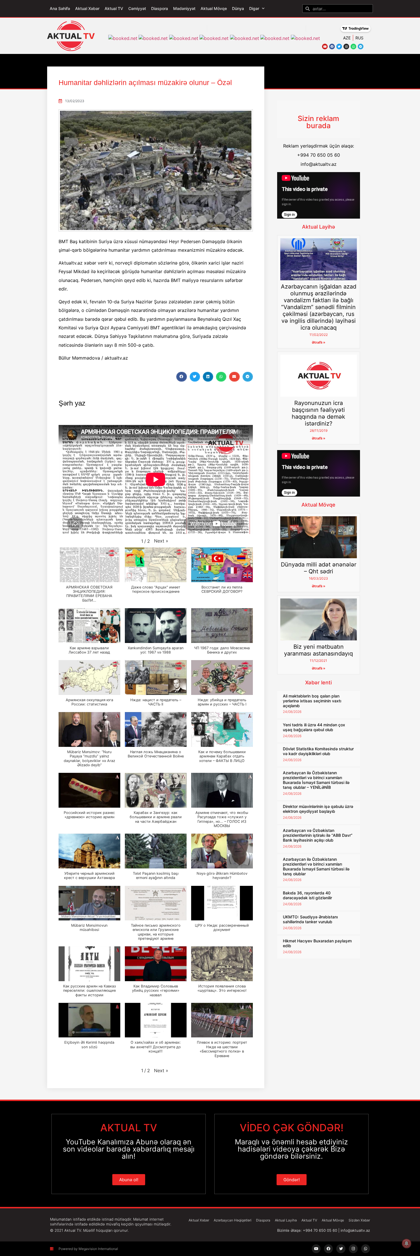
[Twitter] (339, 46)
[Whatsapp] (353, 46)
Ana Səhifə (60, 8)
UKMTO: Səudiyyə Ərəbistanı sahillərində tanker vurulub (310, 919)
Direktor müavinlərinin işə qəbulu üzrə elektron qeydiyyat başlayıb (318, 809)
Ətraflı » (318, 342)
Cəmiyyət (137, 8)
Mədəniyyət (184, 8)
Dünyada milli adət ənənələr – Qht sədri (318, 568)
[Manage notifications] (406, 1243)
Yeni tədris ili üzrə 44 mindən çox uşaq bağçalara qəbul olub (314, 727)
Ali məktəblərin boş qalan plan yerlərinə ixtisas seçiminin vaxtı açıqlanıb (312, 700)
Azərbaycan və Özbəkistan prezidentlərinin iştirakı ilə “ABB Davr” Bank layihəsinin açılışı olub (318, 835)
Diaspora (159, 8)
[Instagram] (346, 46)
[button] (181, 377)
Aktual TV (114, 8)
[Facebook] (332, 46)
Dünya (238, 8)
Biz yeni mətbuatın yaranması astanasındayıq (318, 650)
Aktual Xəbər (87, 8)
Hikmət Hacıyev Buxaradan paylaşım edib (317, 943)
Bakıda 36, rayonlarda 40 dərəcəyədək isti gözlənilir (307, 895)
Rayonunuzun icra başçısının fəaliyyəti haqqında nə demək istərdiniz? (318, 413)
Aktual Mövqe (214, 8)
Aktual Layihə (318, 227)
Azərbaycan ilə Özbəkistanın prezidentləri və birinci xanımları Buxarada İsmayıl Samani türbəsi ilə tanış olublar (316, 866)
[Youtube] (325, 46)
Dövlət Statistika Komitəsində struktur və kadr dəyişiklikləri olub (318, 751)
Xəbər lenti (318, 683)
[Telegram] (360, 46)
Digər (254, 8)
